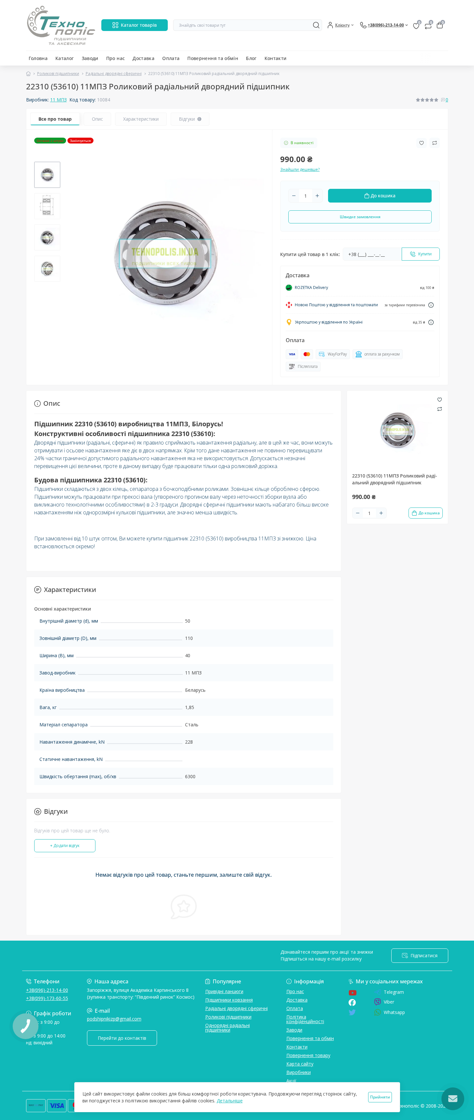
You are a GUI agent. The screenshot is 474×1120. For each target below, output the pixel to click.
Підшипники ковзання (229, 1000)
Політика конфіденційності (305, 1019)
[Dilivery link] (431, 305)
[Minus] (294, 195)
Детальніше (230, 1100)
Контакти (276, 58)
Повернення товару (308, 1055)
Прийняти (380, 1097)
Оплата (171, 58)
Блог (251, 58)
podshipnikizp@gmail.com (114, 1019)
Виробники (298, 1072)
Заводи (90, 58)
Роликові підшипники (58, 73)
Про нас (115, 58)
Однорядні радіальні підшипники (227, 1027)
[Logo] (61, 25)
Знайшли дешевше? (300, 169)
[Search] (316, 25)
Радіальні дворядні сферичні (114, 73)
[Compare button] (434, 143)
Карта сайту (299, 1064)
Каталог (64, 58)
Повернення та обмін (212, 58)
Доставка (143, 58)
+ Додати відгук (64, 845)
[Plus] (317, 195)
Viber (389, 1002)
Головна (38, 58)
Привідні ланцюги (224, 991)
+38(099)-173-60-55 (47, 998)
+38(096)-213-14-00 (47, 990)
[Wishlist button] (421, 143)
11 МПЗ (58, 100)
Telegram (394, 992)
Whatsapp (394, 1012)
